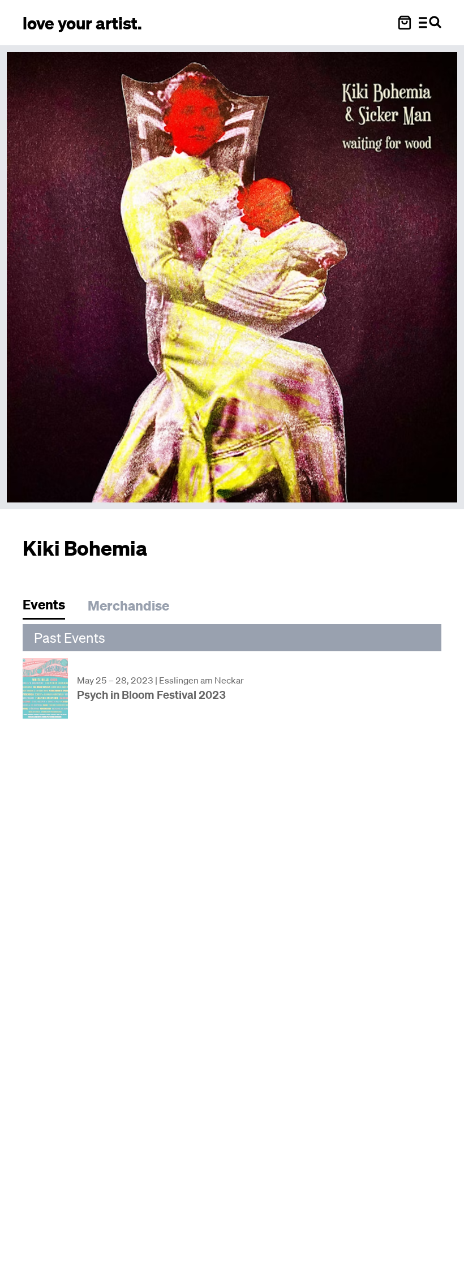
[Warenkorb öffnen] (404, 22)
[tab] (49, 607)
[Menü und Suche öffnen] (430, 22)
